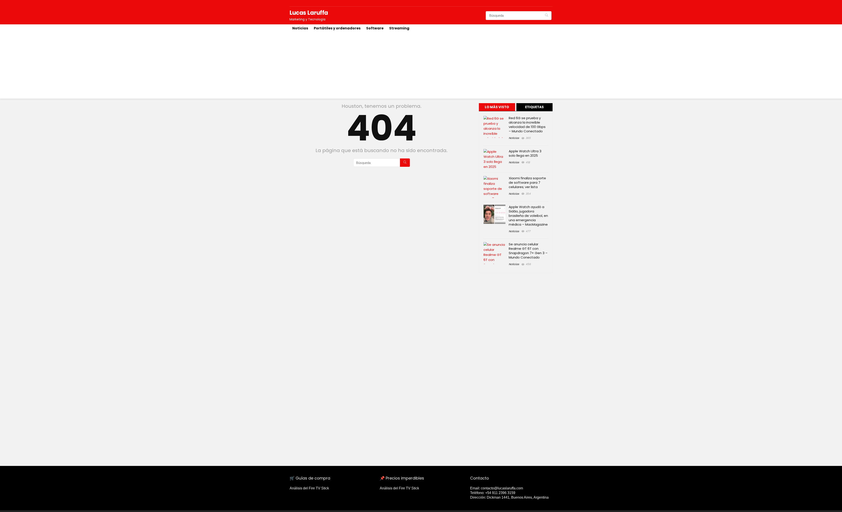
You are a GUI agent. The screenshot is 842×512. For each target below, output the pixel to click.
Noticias (300, 28)
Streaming (399, 28)
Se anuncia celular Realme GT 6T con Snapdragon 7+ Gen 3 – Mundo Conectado (528, 251)
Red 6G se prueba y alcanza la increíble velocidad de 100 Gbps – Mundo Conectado (527, 124)
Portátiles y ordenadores (337, 28)
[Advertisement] (421, 65)
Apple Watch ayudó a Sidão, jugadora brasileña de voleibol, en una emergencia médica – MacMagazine (528, 216)
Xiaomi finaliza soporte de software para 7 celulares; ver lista (527, 182)
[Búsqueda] (546, 15)
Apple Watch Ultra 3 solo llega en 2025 (525, 153)
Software (375, 28)
